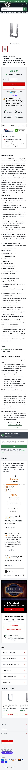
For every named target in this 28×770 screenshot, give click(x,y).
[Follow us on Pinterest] (8, 750)
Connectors (7, 12)
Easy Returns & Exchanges (14, 629)
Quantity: (5, 79)
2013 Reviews (17, 481)
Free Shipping (14, 625)
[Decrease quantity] (10, 79)
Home (2, 12)
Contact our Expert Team (14, 609)
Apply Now (17, 92)
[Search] (25, 9)
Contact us (5, 349)
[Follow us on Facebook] (2, 750)
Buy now (14, 88)
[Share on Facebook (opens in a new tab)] (9, 527)
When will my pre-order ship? (11, 664)
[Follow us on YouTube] (11, 750)
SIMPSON (5, 56)
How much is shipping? (9, 652)
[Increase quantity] (16, 79)
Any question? (7, 682)
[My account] (22, 5)
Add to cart (14, 84)
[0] (25, 5)
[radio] (14, 484)
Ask (14, 446)
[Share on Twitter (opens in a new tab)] (12, 527)
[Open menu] (2, 4)
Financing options (8, 670)
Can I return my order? (9, 676)
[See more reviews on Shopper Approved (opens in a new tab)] (14, 527)
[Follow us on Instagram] (5, 750)
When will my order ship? (10, 658)
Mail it (5, 125)
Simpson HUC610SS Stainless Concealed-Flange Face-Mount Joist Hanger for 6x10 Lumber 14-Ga (10, 706)
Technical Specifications (19, 125)
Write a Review (14, 503)
